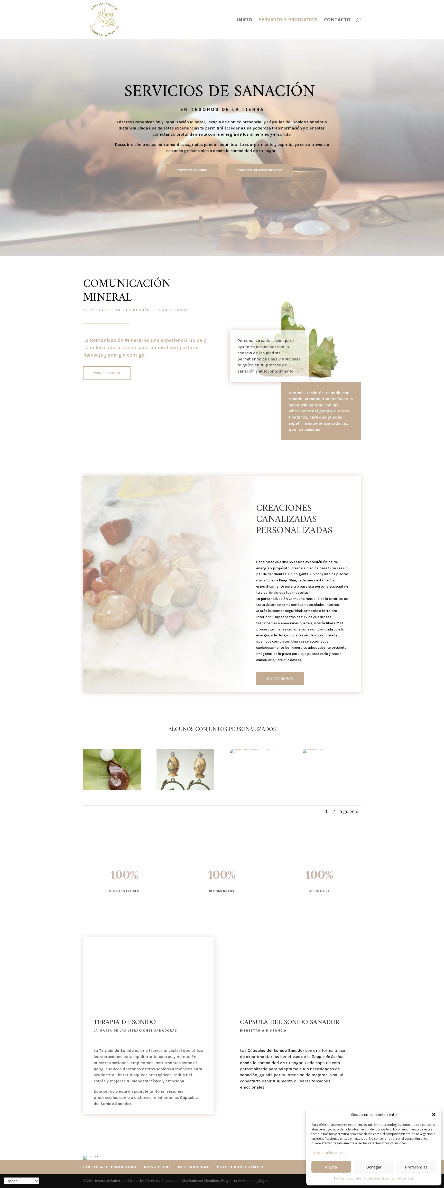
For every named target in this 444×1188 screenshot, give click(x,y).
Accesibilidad (194, 1166)
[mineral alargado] (315, 748)
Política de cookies (347, 1178)
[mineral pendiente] (185, 788)
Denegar (374, 1167)
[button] (433, 1114)
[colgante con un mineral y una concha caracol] (112, 788)
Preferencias (416, 1167)
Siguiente (349, 811)
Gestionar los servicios (330, 1152)
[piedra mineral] (253, 748)
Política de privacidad (379, 1178)
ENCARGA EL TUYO (280, 678)
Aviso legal (406, 1178)
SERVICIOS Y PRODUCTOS (288, 20)
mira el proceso (107, 373)
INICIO (244, 20)
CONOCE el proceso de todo (259, 170)
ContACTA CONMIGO (192, 170)
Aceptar (331, 1167)
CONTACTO (337, 20)
